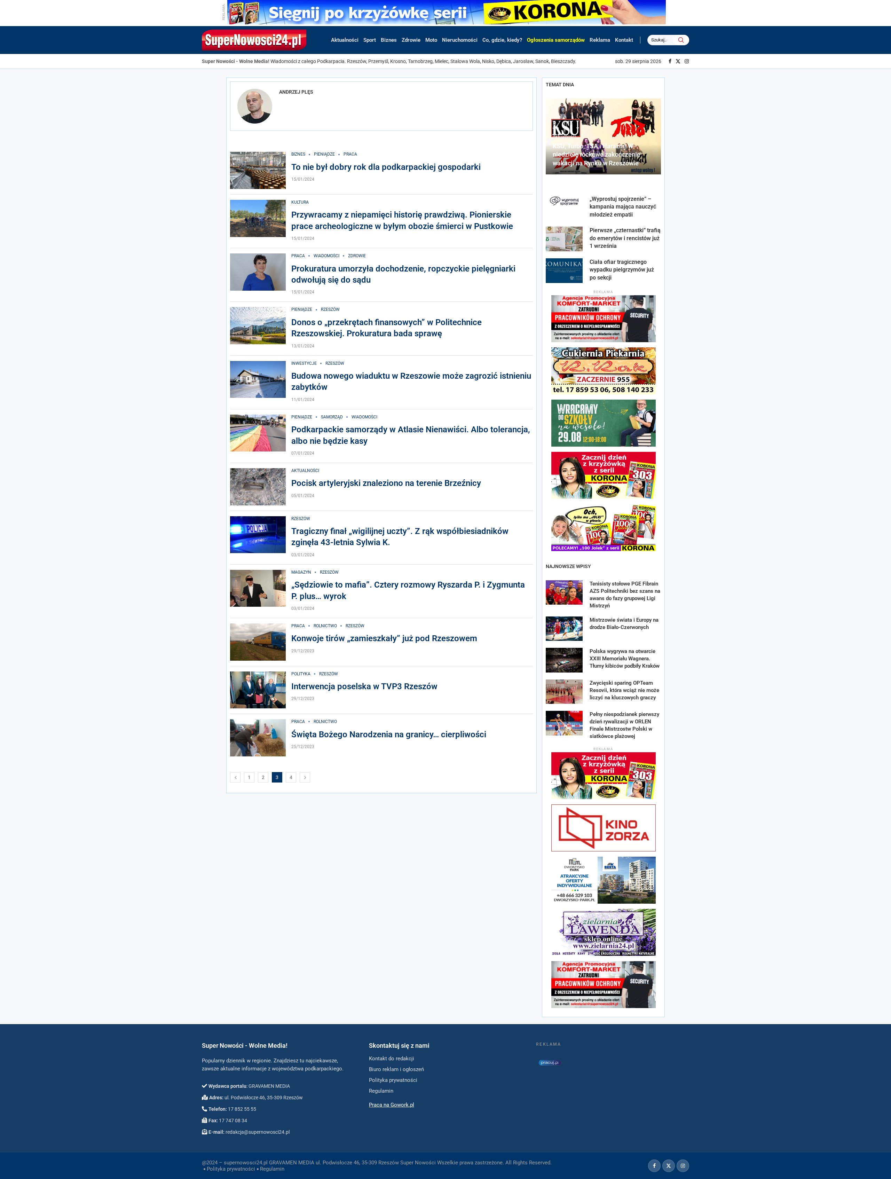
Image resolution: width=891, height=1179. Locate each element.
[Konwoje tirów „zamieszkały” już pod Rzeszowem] (258, 642)
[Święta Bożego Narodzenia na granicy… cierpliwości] (258, 737)
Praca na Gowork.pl (391, 1105)
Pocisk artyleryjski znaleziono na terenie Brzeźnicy (386, 483)
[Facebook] (670, 61)
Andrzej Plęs (296, 92)
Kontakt (624, 40)
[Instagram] (686, 61)
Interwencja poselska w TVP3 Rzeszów (364, 686)
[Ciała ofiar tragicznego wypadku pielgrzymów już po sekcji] (564, 270)
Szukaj (681, 40)
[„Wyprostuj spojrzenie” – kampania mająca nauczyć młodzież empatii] (564, 207)
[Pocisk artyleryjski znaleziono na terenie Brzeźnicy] (258, 486)
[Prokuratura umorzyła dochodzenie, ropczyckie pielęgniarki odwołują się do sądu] (258, 272)
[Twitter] (678, 61)
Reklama (600, 40)
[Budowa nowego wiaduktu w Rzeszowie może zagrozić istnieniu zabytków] (258, 379)
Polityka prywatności (231, 1169)
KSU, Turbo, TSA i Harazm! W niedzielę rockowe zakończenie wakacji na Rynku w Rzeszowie (596, 154)
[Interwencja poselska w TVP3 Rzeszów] (258, 690)
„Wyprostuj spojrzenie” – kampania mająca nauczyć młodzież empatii (623, 207)
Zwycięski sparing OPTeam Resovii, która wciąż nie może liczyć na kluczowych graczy (624, 690)
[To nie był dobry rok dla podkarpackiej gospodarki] (258, 170)
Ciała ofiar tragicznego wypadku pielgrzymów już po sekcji (622, 270)
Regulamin (272, 1169)
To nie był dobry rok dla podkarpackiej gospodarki (386, 167)
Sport (369, 40)
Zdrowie (411, 40)
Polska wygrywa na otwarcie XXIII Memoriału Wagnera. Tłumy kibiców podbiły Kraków (625, 658)
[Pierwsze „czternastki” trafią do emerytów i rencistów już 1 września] (564, 239)
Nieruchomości (460, 40)
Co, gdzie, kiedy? (502, 40)
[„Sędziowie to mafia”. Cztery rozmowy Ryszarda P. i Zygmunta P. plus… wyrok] (258, 588)
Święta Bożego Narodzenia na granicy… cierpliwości (388, 734)
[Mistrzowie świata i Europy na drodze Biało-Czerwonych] (564, 628)
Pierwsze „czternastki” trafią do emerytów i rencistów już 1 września (625, 238)
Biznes (389, 40)
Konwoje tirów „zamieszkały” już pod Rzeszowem (384, 638)
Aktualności (344, 40)
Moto (431, 40)
